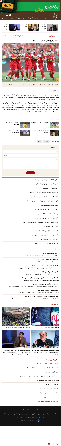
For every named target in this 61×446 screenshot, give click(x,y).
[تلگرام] (23, 409)
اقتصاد (27, 18)
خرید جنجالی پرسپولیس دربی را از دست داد (46, 244)
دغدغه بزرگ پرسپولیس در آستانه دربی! (40, 123)
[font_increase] (58, 90)
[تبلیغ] (30, 6)
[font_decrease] (50, 90)
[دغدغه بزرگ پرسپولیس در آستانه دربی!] (54, 125)
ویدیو (12, 18)
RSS (5, 414)
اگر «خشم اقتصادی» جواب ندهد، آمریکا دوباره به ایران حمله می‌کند (44, 27)
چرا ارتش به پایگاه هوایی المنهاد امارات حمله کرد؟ (45, 284)
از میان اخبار (56, 119)
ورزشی (45, 18)
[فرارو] (56, 16)
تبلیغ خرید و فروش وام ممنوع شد (49, 239)
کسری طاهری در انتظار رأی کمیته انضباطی (47, 184)
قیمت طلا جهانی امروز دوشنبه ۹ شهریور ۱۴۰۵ (49, 389)
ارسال (30, 173)
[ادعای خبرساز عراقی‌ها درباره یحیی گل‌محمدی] (54, 133)
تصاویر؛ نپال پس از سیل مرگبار (50, 272)
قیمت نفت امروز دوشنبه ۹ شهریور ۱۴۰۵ (48, 290)
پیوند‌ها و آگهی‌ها (35, 414)
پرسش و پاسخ (25, 414)
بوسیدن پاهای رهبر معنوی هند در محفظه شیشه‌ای (47, 401)
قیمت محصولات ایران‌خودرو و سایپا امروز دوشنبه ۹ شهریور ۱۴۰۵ (41, 296)
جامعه (1, 18)
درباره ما (55, 414)
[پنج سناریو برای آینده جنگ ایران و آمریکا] (45, 316)
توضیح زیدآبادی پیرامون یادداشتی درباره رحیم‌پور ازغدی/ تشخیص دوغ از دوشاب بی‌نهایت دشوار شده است (34, 376)
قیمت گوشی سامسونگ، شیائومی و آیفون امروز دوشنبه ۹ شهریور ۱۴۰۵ (40, 278)
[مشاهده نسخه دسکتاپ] (7, 15)
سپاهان (39, 141)
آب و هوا (10, 414)
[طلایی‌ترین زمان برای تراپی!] (33, 27)
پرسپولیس (46, 141)
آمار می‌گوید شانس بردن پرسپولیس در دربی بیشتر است (43, 235)
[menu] (3, 15)
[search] (10, 15)
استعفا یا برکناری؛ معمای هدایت (49, 205)
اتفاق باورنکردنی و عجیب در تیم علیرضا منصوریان (12, 131)
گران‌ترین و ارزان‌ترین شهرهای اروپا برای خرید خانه (45, 218)
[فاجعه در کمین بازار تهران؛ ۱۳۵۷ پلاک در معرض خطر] (16, 316)
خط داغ (57, 249)
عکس (16, 18)
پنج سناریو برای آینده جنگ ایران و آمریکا (50, 327)
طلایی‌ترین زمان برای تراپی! (25, 26)
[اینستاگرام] (28, 409)
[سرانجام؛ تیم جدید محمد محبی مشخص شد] (25, 125)
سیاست (49, 18)
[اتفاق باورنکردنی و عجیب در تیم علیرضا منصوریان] (25, 133)
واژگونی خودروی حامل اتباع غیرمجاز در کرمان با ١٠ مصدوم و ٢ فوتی (40, 222)
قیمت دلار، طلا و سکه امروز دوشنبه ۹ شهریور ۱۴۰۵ (45, 266)
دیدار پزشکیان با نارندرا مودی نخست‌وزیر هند (46, 210)
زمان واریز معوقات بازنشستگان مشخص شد (47, 214)
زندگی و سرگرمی (34, 18)
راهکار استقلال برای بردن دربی (50, 188)
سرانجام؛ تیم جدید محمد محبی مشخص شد (12, 123)
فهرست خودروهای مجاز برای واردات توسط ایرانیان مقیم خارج (42, 201)
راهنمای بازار (7, 18)
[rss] (38, 409)
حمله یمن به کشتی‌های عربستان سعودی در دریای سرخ (44, 192)
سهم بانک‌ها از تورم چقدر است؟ (50, 227)
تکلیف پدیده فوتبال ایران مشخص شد (48, 231)
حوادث (40, 18)
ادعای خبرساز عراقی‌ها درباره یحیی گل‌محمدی (41, 131)
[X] (33, 409)
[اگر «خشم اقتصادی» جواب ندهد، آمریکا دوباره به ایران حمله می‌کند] (52, 27)
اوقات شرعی (17, 414)
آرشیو (42, 414)
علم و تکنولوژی (21, 18)
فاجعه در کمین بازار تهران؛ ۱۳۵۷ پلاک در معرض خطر (18, 327)
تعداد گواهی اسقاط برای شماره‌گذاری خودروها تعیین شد (43, 197)
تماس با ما (48, 414)
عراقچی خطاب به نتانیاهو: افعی (50, 253)
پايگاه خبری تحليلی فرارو (27, 417)
